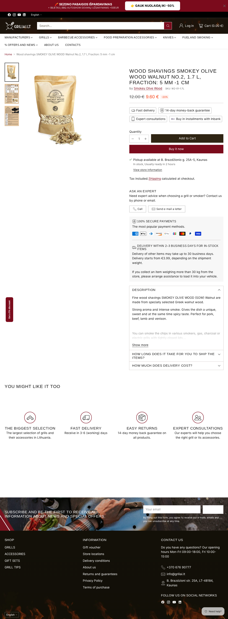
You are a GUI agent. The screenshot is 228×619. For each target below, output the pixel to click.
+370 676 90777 (179, 567)
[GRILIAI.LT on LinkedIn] (24, 15)
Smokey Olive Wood (148, 88)
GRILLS (10, 547)
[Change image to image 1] (12, 72)
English (35, 14)
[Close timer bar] (224, 5)
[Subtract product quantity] (132, 139)
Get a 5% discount (9, 309)
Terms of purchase (96, 587)
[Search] (168, 26)
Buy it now (176, 149)
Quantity (135, 131)
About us (89, 567)
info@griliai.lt (176, 574)
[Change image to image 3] (12, 116)
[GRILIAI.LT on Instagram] (14, 15)
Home (8, 54)
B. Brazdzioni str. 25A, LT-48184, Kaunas (190, 583)
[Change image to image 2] (12, 94)
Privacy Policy (92, 580)
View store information (147, 170)
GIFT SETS (12, 560)
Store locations (93, 554)
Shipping (155, 178)
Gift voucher (91, 547)
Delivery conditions (96, 560)
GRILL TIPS (13, 567)
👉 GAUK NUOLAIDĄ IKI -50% (152, 5)
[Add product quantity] (145, 139)
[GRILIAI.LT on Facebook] (9, 15)
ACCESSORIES (15, 554)
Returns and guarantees (100, 574)
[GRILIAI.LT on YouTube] (19, 15)
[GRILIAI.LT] (18, 26)
